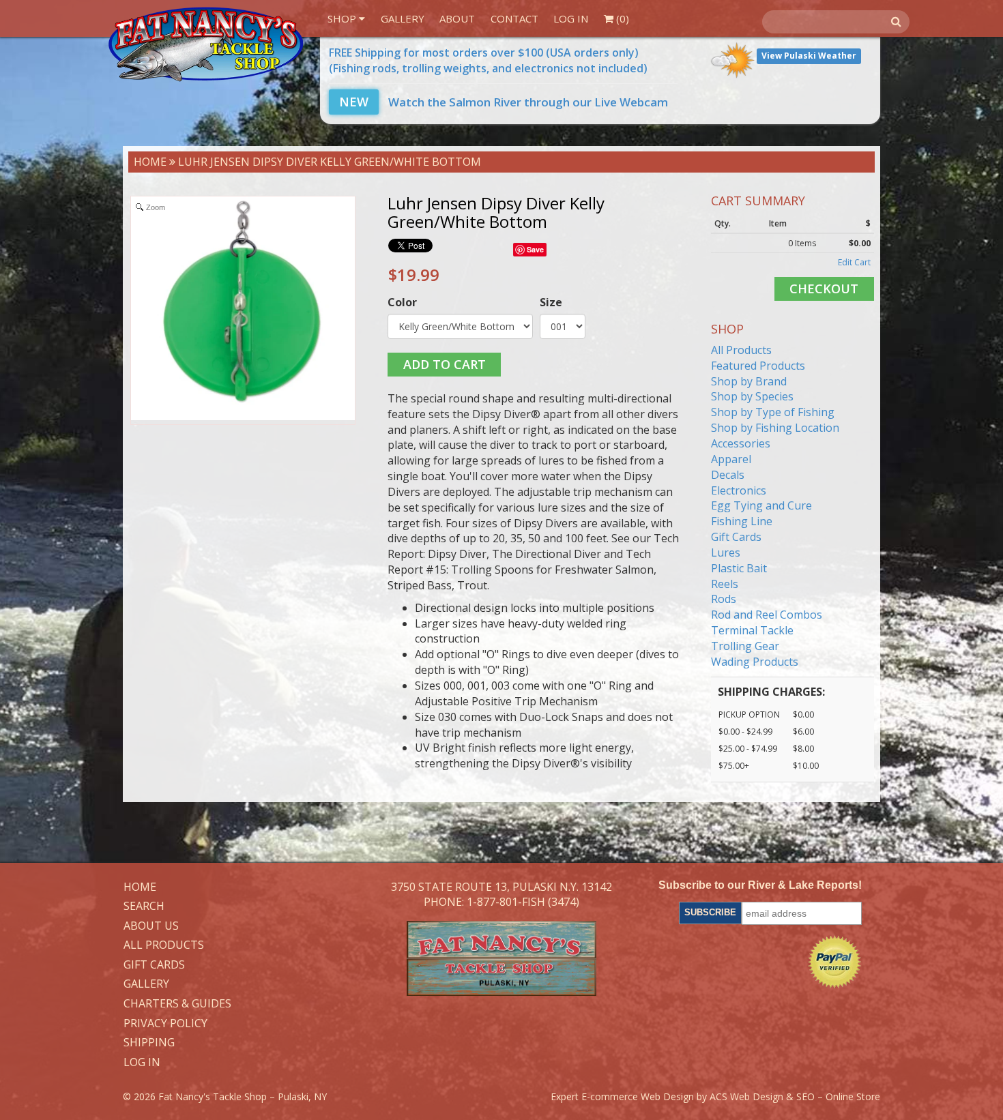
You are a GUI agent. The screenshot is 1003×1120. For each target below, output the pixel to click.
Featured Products (758, 365)
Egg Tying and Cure (761, 505)
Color (402, 302)
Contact (514, 18)
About (457, 18)
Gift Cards (736, 536)
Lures (725, 552)
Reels (724, 583)
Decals (727, 474)
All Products (741, 349)
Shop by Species (752, 396)
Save (535, 249)
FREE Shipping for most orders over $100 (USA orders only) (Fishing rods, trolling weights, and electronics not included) (488, 60)
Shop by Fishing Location (775, 427)
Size (551, 302)
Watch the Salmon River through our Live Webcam (503, 102)
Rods (723, 598)
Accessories (740, 443)
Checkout (823, 288)
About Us (151, 926)
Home (150, 161)
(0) (621, 18)
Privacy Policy (165, 1024)
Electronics (738, 490)
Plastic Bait (739, 568)
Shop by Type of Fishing (772, 411)
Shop (343, 18)
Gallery (402, 18)
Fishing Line (741, 521)
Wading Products (754, 661)
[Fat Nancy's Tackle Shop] (205, 44)
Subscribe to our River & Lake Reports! (760, 885)
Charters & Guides (177, 1004)
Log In (570, 18)
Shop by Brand (749, 381)
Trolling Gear (745, 645)
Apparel (731, 459)
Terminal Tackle (752, 630)
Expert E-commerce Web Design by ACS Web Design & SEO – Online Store (715, 1096)
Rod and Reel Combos (766, 614)
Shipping (149, 1043)
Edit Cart (854, 262)
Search (143, 906)
